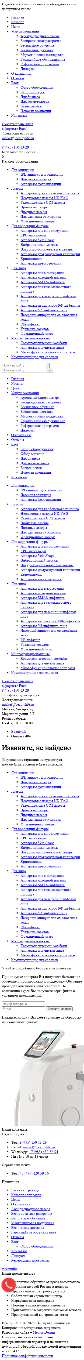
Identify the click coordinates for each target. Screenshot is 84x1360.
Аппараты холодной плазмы (43, 277)
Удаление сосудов (35, 328)
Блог (15, 82)
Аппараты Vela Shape (37, 240)
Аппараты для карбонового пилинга (50, 193)
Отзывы (17, 78)
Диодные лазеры (34, 212)
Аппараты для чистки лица (42, 347)
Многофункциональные (30, 338)
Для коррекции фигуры (30, 226)
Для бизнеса (30, 96)
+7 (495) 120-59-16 (34, 1173)
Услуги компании (25, 31)
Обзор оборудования (37, 87)
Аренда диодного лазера (40, 36)
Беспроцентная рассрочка (41, 40)
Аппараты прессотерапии (41, 263)
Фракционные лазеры (38, 221)
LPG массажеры (33, 235)
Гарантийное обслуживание (43, 59)
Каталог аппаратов (26, 1195)
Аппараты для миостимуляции (45, 230)
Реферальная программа (40, 64)
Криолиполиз (31, 258)
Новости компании (36, 111)
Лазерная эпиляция (36, 179)
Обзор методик (33, 92)
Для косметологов (35, 101)
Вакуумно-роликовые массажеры (47, 249)
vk (4, 1268)
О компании (21, 73)
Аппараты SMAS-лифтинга (43, 282)
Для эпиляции (22, 169)
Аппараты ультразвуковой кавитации (50, 254)
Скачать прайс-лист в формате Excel (17, 126)
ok (49, 370)
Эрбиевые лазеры (35, 207)
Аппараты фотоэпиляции (41, 183)
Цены (15, 26)
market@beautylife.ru (18, 138)
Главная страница (25, 1190)
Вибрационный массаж (39, 244)
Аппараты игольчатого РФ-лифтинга (50, 305)
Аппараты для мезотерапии (42, 272)
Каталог (17, 22)
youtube (12, 1268)
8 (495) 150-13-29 (15, 147)
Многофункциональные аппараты (48, 352)
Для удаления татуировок (41, 216)
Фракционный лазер (37, 333)
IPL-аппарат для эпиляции (42, 174)
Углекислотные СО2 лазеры (43, 202)
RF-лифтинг (30, 324)
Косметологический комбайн (44, 343)
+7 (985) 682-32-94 (43, 1152)
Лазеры (17, 188)
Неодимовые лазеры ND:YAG (44, 198)
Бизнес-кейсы (31, 106)
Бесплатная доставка (37, 50)
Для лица (18, 268)
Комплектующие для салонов (34, 357)
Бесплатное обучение (37, 45)
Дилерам (28, 68)
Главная (17, 17)
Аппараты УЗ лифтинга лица (44, 310)
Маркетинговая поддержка (42, 54)
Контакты (19, 115)
